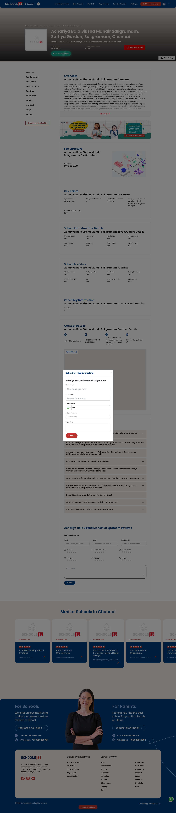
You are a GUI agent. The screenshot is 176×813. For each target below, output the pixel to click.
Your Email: (70, 394)
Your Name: (70, 385)
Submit (72, 435)
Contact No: (70, 404)
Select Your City (71, 413)
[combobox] (69, 407)
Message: (69, 422)
